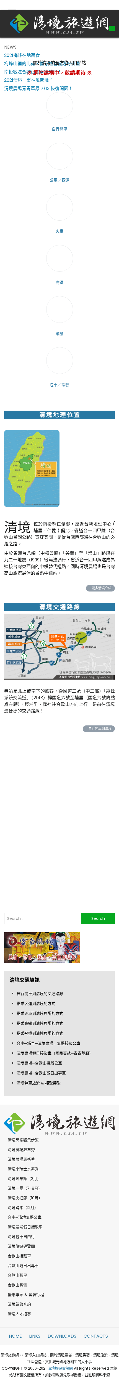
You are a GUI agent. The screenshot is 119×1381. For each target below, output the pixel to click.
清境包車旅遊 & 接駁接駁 (39, 1083)
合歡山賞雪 (17, 1285)
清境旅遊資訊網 (60, 1368)
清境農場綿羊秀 (21, 1149)
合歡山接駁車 (19, 1256)
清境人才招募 (19, 1314)
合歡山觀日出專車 (23, 1265)
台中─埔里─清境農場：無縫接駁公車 (48, 1043)
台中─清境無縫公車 (25, 1217)
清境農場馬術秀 (21, 1159)
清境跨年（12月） (23, 1207)
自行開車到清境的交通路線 (40, 993)
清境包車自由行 (21, 1236)
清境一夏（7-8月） (25, 1188)
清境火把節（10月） (25, 1198)
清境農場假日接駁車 (25, 1227)
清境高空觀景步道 (23, 1140)
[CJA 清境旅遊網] (59, 23)
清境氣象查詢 (19, 1304)
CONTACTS (96, 1336)
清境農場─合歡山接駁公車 (39, 1063)
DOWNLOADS (62, 1336)
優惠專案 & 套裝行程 (26, 1294)
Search (98, 918)
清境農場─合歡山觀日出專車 (41, 1073)
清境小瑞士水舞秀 (23, 1169)
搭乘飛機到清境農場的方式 (40, 1033)
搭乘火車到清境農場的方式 (40, 1013)
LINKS (34, 1336)
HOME (15, 1336)
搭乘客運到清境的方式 (36, 1003)
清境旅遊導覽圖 (21, 1246)
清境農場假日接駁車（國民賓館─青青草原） (55, 1053)
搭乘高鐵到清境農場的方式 (40, 1023)
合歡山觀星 (17, 1275)
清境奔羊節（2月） (24, 1178)
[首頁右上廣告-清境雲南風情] (42, 947)
